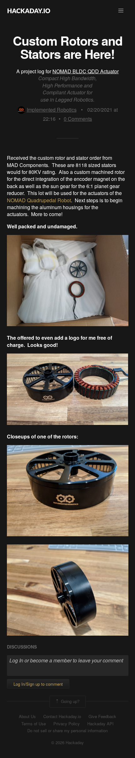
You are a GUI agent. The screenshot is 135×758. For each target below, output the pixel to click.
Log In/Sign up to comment (38, 684)
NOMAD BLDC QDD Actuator (85, 71)
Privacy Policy (66, 724)
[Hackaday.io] (28, 10)
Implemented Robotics (52, 109)
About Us (27, 716)
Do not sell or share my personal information (67, 730)
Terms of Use (33, 724)
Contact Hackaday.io (62, 716)
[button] (121, 10)
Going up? (69, 701)
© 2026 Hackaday (67, 742)
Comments (78, 118)
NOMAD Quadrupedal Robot (39, 200)
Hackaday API (100, 724)
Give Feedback (102, 716)
